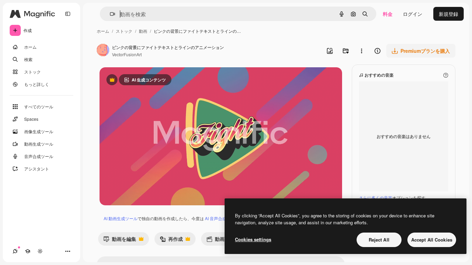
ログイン (412, 13)
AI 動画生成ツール (121, 218)
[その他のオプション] (361, 51)
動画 (143, 31)
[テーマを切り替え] (40, 251)
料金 (388, 13)
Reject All (379, 239)
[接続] (15, 251)
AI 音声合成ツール (222, 218)
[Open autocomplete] (109, 14)
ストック (124, 31)
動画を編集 (119, 240)
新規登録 (448, 13)
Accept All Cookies (431, 239)
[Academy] (27, 251)
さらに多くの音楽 (375, 197)
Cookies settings (253, 239)
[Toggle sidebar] (67, 13)
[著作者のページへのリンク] (103, 51)
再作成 (171, 240)
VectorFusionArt (127, 54)
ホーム (103, 31)
